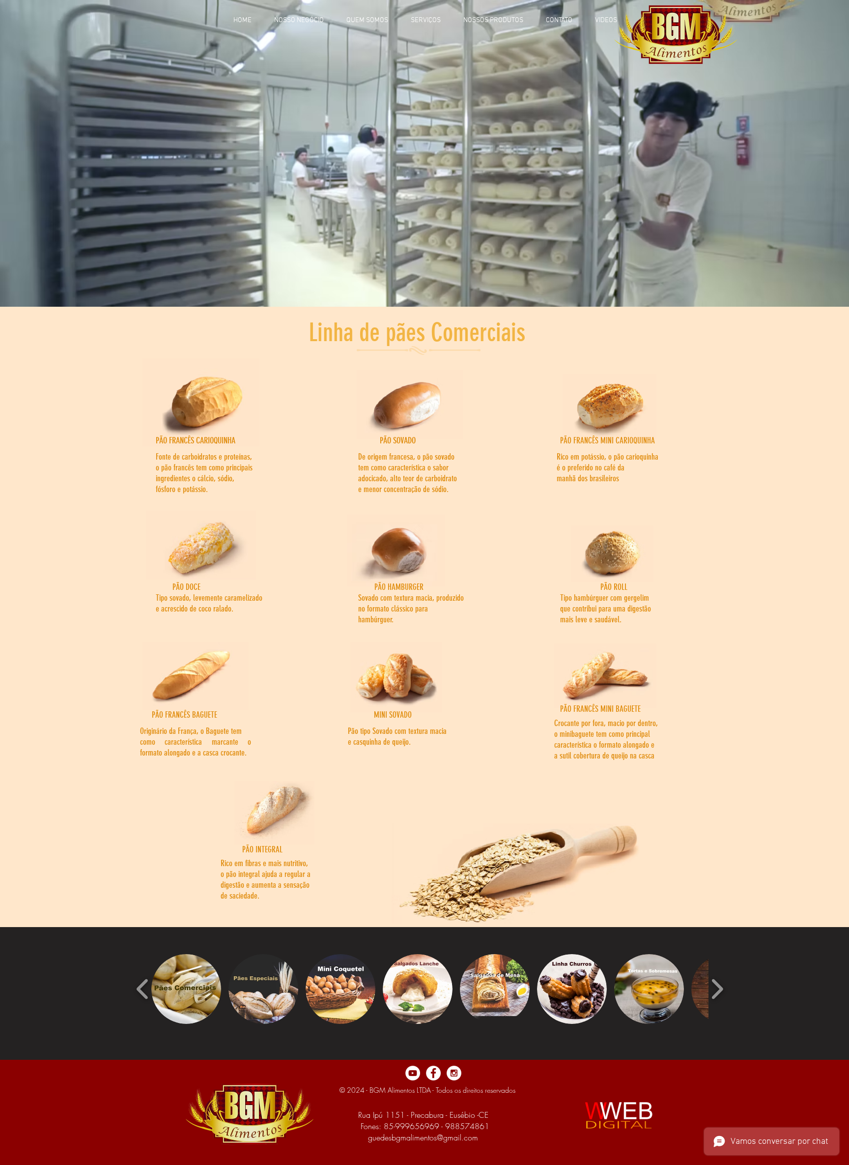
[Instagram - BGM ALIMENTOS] (454, 1073)
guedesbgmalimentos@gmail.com (423, 1137)
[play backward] (143, 989)
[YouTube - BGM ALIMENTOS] (412, 1073)
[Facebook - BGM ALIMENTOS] (433, 1073)
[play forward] (717, 989)
